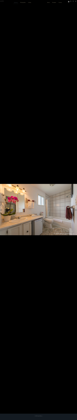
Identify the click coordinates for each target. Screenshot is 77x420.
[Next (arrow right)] (75, 210)
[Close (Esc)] (76, 1)
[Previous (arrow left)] (2, 210)
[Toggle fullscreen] (73, 1)
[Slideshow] (68, 1)
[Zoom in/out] (71, 1)
